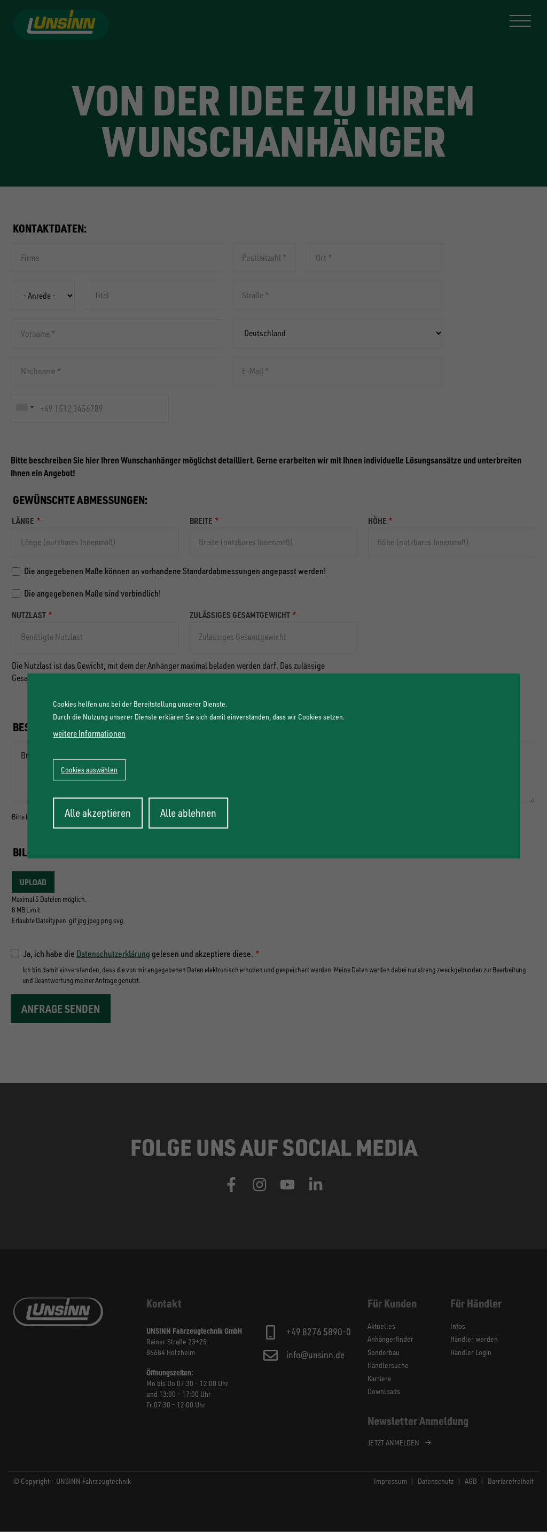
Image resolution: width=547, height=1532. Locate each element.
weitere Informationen (89, 733)
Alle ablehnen (188, 812)
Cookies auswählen (89, 769)
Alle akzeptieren (98, 812)
